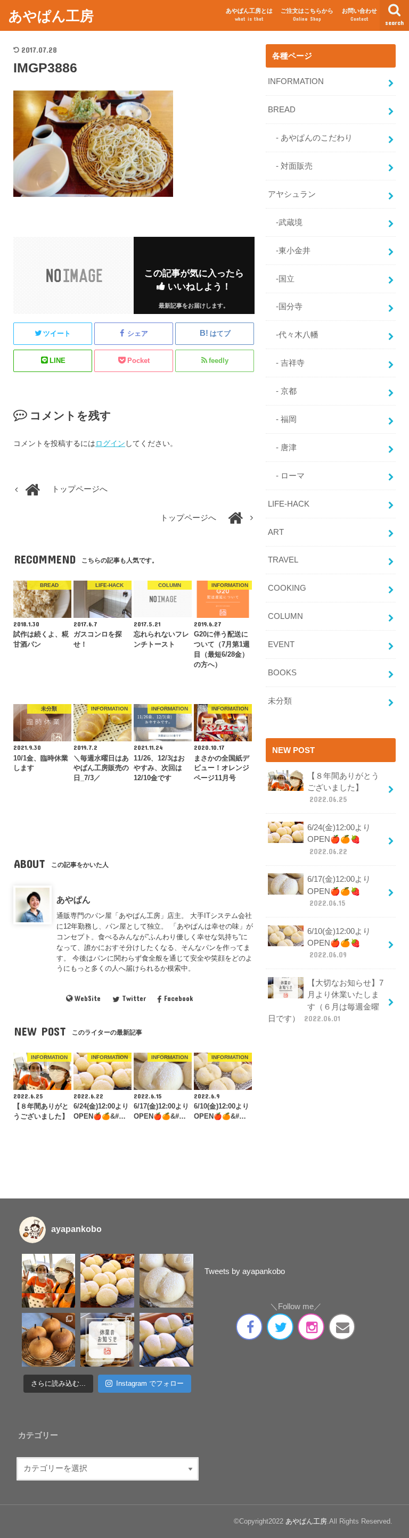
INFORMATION (296, 81)
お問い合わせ (359, 14)
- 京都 (282, 391)
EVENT (281, 644)
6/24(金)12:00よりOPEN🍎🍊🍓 (339, 839)
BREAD (282, 109)
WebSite (88, 998)
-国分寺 (285, 306)
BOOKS (282, 672)
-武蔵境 (285, 222)
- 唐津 (282, 447)
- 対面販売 (290, 166)
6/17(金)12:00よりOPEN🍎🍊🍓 (339, 891)
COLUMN (285, 616)
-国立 (281, 279)
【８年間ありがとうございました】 (343, 788)
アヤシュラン (292, 194)
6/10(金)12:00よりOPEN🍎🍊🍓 (339, 943)
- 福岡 (282, 419)
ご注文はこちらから (307, 14)
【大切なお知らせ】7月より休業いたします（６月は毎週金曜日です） (325, 1001)
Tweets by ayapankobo (244, 1271)
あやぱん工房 (51, 15)
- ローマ (286, 476)
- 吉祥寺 (286, 363)
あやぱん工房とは (249, 14)
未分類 (280, 701)
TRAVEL (283, 560)
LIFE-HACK (288, 504)
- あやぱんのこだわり (310, 138)
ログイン (110, 443)
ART (276, 532)
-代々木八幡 (293, 334)
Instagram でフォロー (150, 1383)
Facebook (178, 998)
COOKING (287, 588)
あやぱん (73, 899)
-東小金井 (289, 250)
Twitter (133, 998)
